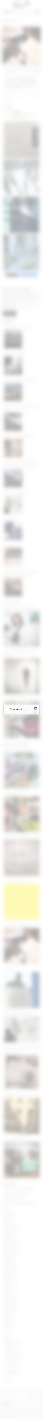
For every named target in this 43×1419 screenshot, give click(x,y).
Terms (36, 712)
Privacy (33, 712)
